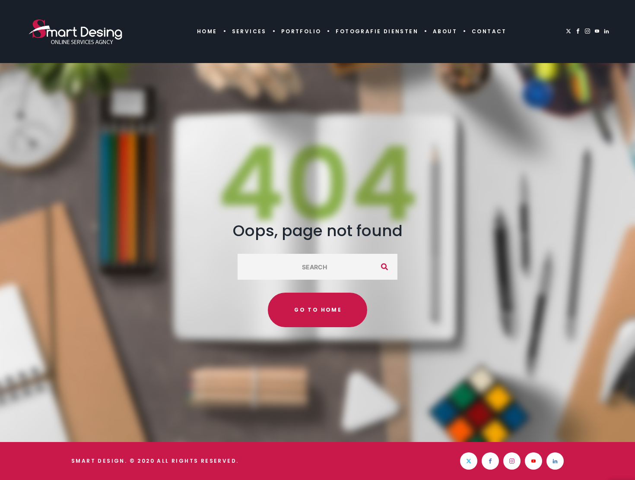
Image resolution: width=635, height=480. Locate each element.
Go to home (318, 309)
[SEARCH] (384, 267)
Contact (489, 31)
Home (207, 31)
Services (249, 31)
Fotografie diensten (377, 31)
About (445, 31)
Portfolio (301, 31)
